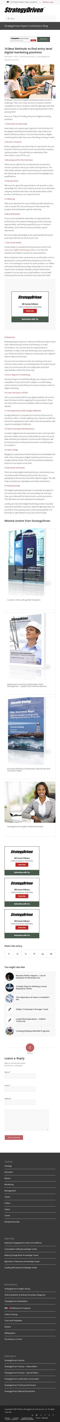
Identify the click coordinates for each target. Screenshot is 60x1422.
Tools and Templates (13, 1320)
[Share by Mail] (51, 954)
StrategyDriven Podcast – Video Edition (20, 1366)
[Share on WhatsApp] (26, 954)
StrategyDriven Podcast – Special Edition (21, 1372)
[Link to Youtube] (37, 1415)
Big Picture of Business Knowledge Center (22, 1261)
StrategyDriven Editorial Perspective (19, 1391)
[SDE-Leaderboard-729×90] (30, 41)
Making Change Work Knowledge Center (21, 1255)
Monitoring (9, 1184)
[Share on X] (17, 954)
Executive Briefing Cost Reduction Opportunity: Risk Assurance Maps (28, 769)
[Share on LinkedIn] (43, 954)
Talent (7, 1209)
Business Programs (22, 1308)
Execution (8, 1172)
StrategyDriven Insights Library (17, 1288)
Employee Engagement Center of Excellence (23, 1242)
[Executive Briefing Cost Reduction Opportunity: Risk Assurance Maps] (29, 731)
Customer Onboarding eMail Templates (23, 600)
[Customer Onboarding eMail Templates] (29, 562)
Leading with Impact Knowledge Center (20, 1267)
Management (10, 1190)
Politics (7, 1203)
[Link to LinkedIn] (32, 1415)
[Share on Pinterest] (34, 954)
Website (8, 1098)
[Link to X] (41, 1415)
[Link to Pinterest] (53, 1415)
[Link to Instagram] (49, 1415)
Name (8, 1072)
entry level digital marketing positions (20, 250)
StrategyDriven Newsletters (16, 1301)
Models (7, 1326)
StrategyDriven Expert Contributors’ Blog (26, 25)
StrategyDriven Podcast (14, 1360)
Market (7, 1178)
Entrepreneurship (28, 57)
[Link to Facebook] (45, 1415)
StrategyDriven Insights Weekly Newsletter (25, 826)
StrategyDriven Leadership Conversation (21, 1379)
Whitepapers (9, 1333)
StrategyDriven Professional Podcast (20, 1385)
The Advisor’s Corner (13, 1339)
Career (7, 1215)
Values (7, 1197)
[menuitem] (7, 1418)
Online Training (10, 1314)
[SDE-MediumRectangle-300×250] (30, 321)
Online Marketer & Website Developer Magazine (24, 1295)
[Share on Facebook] (9, 954)
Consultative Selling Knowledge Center (20, 1249)
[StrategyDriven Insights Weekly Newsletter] (29, 802)
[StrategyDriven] (24, 9)
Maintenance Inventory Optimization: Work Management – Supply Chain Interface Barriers (27, 685)
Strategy (8, 1166)
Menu (12, 18)
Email (7, 1085)
